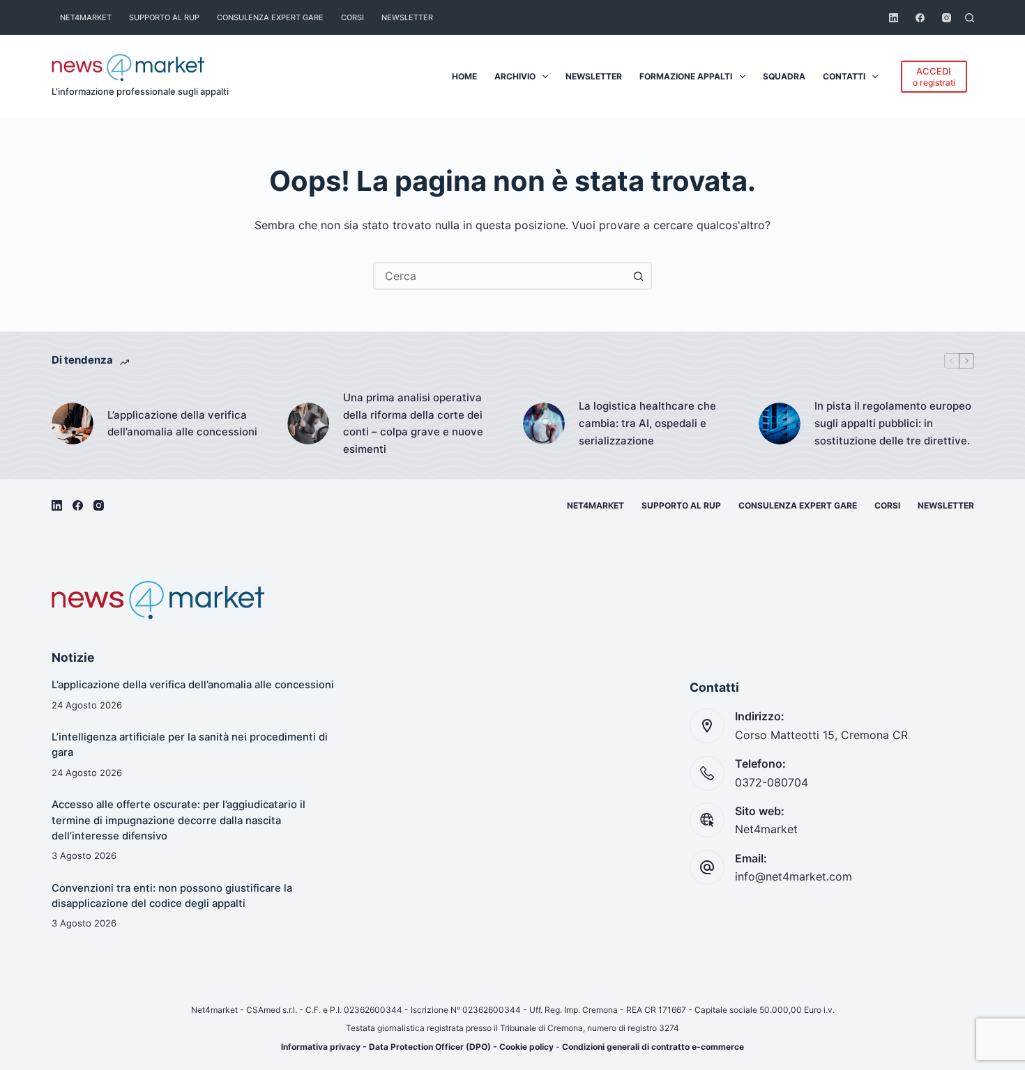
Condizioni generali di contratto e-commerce (653, 1046)
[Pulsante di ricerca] (638, 275)
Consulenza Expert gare (270, 17)
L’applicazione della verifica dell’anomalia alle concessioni (182, 423)
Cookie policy (526, 1046)
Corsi (352, 17)
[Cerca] (969, 17)
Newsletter (407, 17)
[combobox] (499, 276)
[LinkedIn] (893, 17)
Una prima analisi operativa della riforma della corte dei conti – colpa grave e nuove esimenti (413, 423)
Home (464, 76)
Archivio (515, 76)
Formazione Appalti (685, 76)
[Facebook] (920, 17)
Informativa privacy (320, 1046)
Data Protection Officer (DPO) (430, 1046)
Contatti (844, 76)
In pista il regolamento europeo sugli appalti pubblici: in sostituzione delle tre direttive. (892, 423)
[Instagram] (946, 17)
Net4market (86, 17)
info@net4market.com (793, 876)
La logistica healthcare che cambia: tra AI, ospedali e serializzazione (647, 423)
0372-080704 (771, 782)
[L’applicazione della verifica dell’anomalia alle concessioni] (72, 423)
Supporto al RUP (164, 17)
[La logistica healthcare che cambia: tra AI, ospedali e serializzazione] (544, 423)
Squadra (784, 76)
